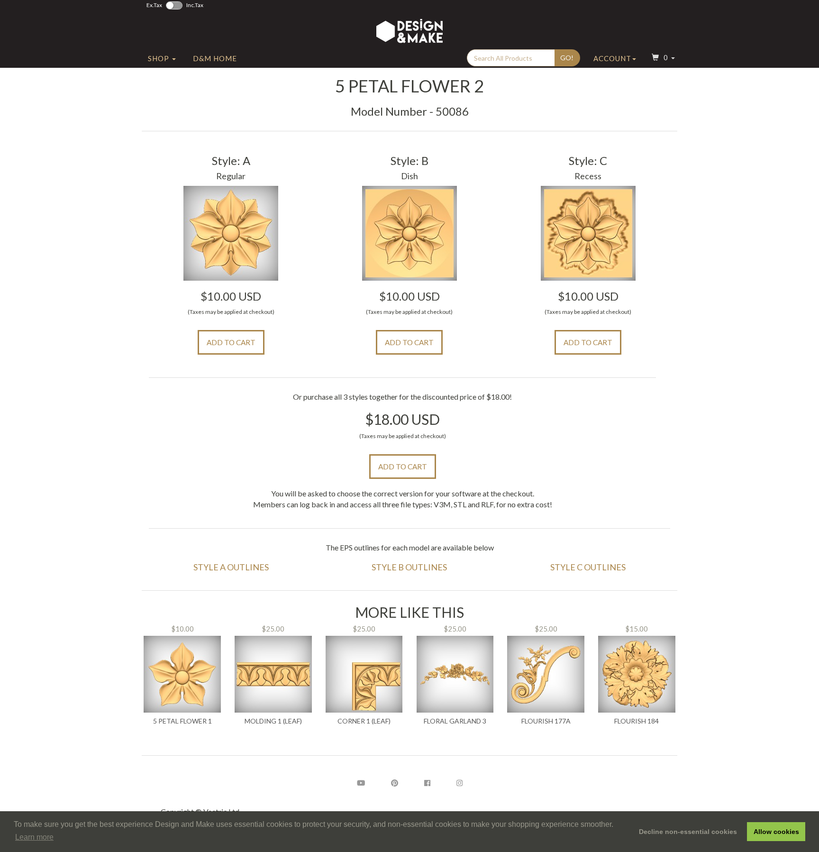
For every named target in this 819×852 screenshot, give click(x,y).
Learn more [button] (34, 837)
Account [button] (612, 58)
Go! (566, 58)
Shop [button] (159, 58)
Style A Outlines (231, 567)
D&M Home (215, 58)
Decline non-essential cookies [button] (688, 831)
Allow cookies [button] (776, 831)
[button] (662, 58)
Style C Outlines (588, 567)
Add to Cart (231, 342)
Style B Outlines (409, 567)
